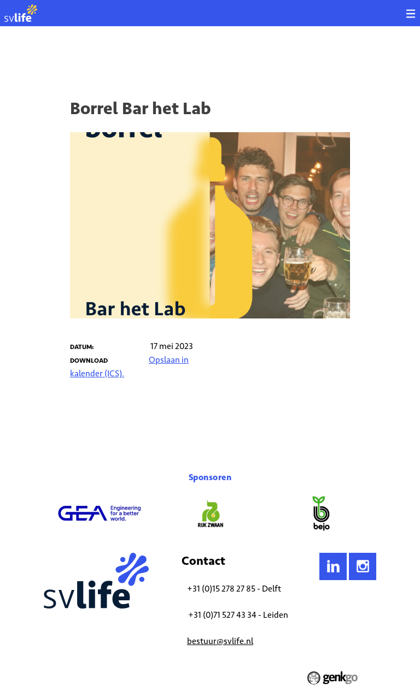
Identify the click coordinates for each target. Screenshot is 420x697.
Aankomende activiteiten (151, 57)
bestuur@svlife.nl (220, 641)
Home (52, 57)
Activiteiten (88, 57)
